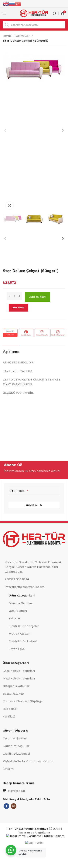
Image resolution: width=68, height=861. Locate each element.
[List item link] (37, 603)
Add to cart (37, 297)
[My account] (54, 13)
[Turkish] (18, 3)
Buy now (18, 307)
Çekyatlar (23, 35)
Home (7, 35)
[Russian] (12, 3)
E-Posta (21, 491)
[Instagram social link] (13, 806)
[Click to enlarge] (9, 205)
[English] (6, 3)
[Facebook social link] (6, 806)
